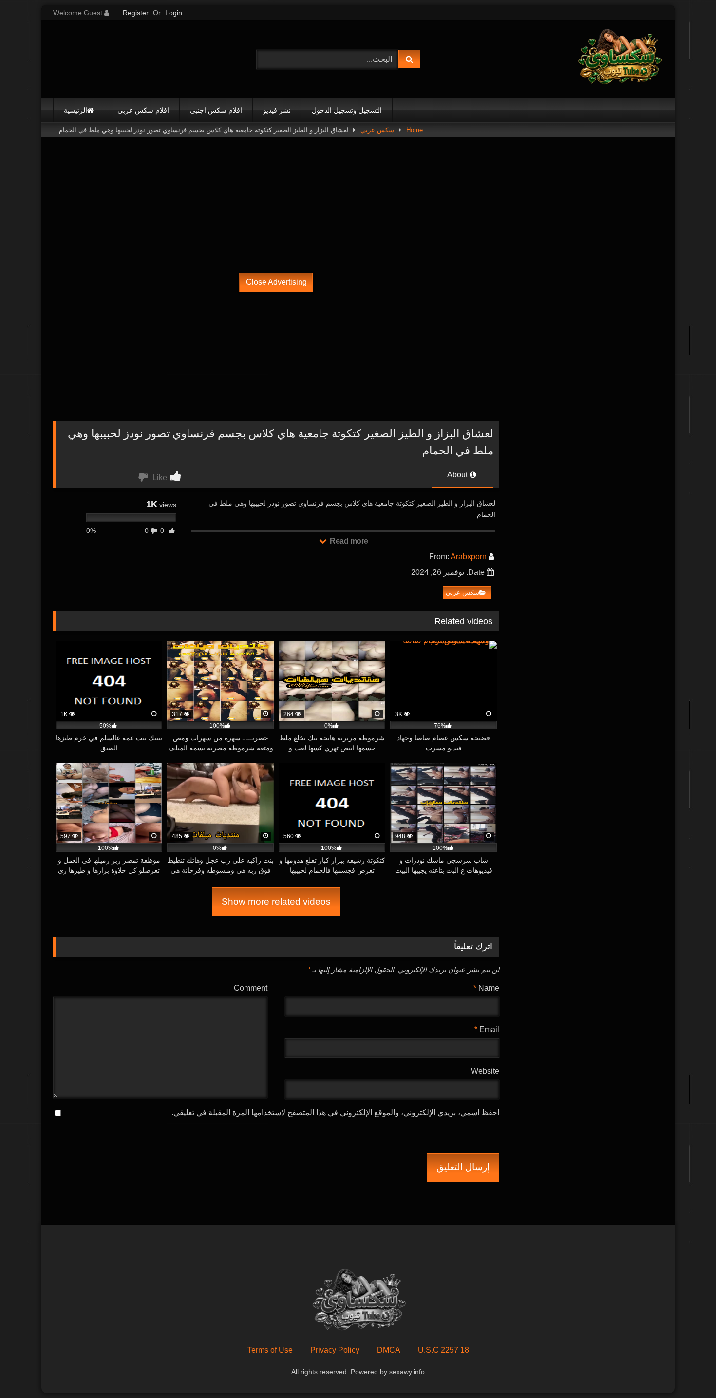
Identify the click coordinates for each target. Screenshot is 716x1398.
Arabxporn (469, 556)
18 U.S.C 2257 (443, 1350)
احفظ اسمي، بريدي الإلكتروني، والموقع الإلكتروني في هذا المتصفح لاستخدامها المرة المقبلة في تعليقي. (335, 1112)
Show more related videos (276, 901)
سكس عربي (377, 130)
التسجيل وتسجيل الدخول (347, 110)
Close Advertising (276, 282)
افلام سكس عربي (143, 110)
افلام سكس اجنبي (216, 110)
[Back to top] (686, 1368)
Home (414, 130)
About (458, 475)
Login (173, 13)
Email (486, 1029)
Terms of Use (270, 1350)
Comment (250, 988)
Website (485, 1071)
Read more (348, 541)
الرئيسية (75, 110)
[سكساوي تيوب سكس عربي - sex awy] (619, 59)
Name (486, 988)
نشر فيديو (277, 110)
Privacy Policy (334, 1350)
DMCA (388, 1350)
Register (136, 13)
